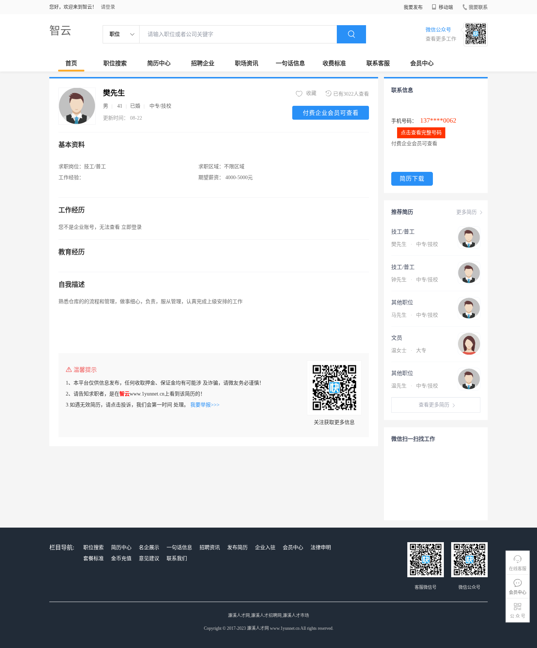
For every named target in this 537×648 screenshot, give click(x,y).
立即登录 (131, 227)
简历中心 (159, 63)
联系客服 (378, 63)
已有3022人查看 (351, 94)
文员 (396, 338)
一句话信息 (290, 63)
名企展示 (149, 547)
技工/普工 (403, 232)
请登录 (108, 6)
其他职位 (402, 302)
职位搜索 (115, 63)
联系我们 (177, 558)
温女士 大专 (408, 350)
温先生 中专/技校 (414, 386)
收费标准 (334, 63)
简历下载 (412, 179)
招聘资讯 (209, 547)
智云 (60, 30)
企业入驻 (265, 547)
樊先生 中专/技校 (414, 244)
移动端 (445, 7)
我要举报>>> (205, 405)
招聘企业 (202, 63)
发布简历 (237, 547)
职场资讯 (246, 63)
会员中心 (422, 63)
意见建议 (149, 558)
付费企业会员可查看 (331, 113)
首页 (71, 63)
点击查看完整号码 (421, 132)
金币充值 (121, 558)
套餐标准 (93, 558)
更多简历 (466, 212)
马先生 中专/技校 (414, 315)
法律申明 (321, 547)
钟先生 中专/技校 (414, 279)
